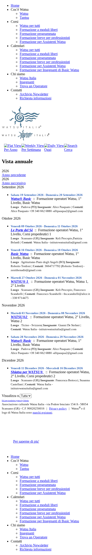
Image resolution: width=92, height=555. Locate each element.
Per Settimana (31, 150)
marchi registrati (42, 412)
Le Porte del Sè (22, 230)
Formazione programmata (38, 34)
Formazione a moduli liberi (39, 30)
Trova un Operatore (33, 86)
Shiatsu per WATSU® (27, 372)
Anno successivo (14, 183)
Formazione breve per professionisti (45, 38)
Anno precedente (14, 175)
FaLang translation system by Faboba (15, 401)
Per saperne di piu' (26, 441)
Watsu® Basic (21, 199)
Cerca (68, 150)
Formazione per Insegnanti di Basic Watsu (49, 70)
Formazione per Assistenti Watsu (43, 42)
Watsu (24, 13)
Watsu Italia (28, 78)
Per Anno (10, 150)
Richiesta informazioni (35, 98)
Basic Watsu (20, 254)
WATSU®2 (19, 317)
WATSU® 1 (20, 281)
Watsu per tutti (30, 26)
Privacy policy (58, 408)
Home (15, 5)
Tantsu (24, 17)
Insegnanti (27, 82)
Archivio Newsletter (34, 94)
